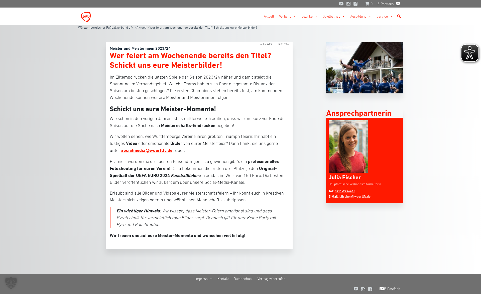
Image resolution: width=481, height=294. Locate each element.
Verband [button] (285, 16)
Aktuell (269, 16)
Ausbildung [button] (358, 16)
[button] (399, 16)
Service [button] (382, 16)
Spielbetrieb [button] (331, 16)
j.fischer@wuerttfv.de (355, 196)
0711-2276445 (345, 191)
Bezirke (307, 16)
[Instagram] (348, 4)
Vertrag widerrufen (272, 279)
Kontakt (223, 279)
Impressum (203, 279)
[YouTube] (341, 4)
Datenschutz (243, 279)
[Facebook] (357, 4)
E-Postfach (386, 4)
